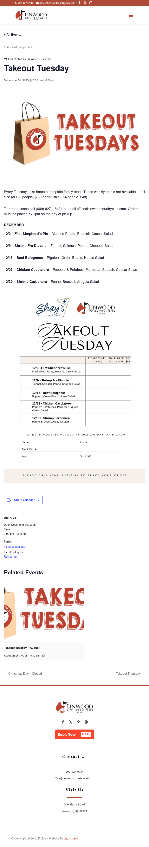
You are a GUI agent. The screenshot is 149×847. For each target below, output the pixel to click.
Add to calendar (24, 500)
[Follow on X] (71, 722)
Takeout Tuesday (14, 547)
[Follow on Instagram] (86, 722)
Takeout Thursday (128, 673)
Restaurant (10, 556)
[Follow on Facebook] (63, 722)
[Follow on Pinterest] (78, 722)
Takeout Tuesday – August (22, 648)
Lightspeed (71, 838)
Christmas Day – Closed (25, 673)
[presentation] (44, 612)
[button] (74, 734)
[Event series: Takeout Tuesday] (43, 655)
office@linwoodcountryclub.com (74, 778)
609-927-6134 (25, 3)
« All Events (12, 34)
